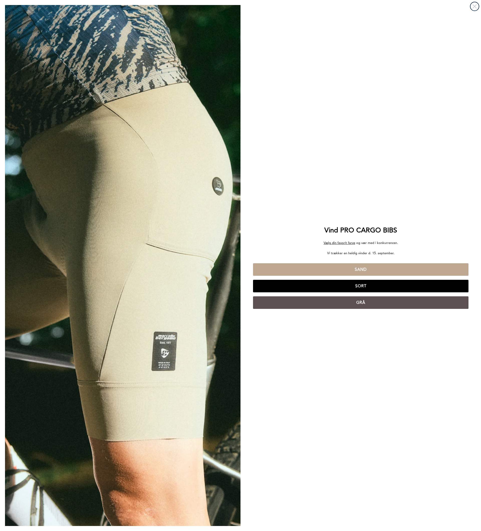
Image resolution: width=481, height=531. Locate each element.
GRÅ (360, 303)
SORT (361, 286)
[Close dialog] (474, 6)
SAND (361, 270)
